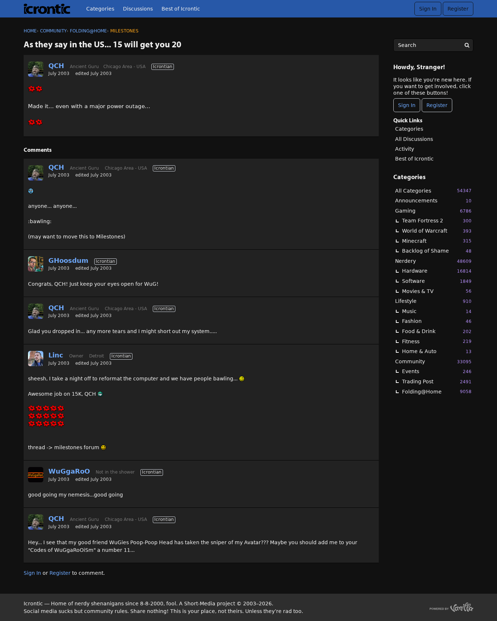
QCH (56, 66)
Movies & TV (437, 291)
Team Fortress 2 (437, 221)
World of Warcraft (437, 231)
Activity (404, 149)
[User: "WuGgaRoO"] (35, 474)
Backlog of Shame (437, 251)
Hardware (437, 271)
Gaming (433, 211)
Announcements (433, 200)
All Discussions (414, 139)
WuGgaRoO (69, 471)
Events (437, 371)
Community (433, 361)
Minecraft (437, 241)
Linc (55, 355)
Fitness (437, 341)
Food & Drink (437, 331)
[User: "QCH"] (35, 69)
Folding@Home (437, 392)
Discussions (138, 9)
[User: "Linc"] (35, 358)
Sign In (428, 9)
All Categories (433, 191)
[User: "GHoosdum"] (35, 264)
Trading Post (437, 381)
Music (437, 311)
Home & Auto (437, 351)
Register (458, 9)
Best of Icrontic (181, 9)
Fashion (437, 321)
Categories (100, 9)
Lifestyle (433, 301)
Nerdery (433, 261)
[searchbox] (433, 45)
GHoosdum (68, 260)
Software (437, 281)
